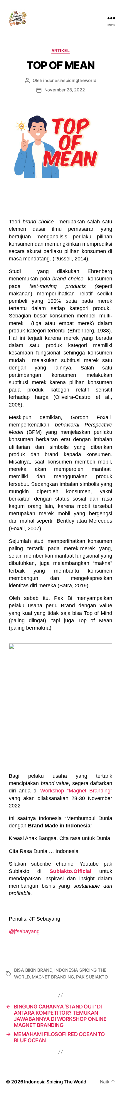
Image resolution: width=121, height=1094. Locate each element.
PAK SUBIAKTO (92, 977)
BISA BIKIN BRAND (33, 970)
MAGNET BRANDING (53, 977)
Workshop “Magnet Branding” (76, 791)
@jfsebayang (24, 931)
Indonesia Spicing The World (55, 1082)
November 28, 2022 (64, 90)
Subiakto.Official (70, 871)
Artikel (60, 50)
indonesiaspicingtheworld (69, 80)
